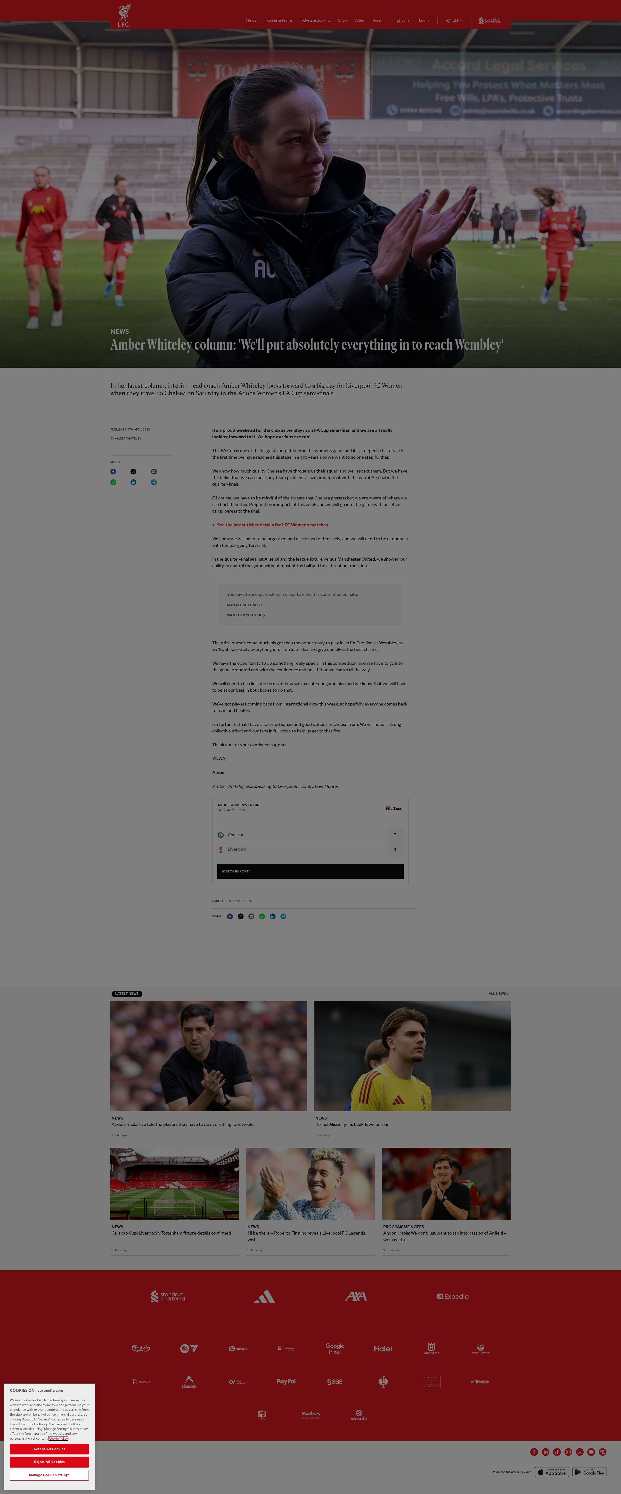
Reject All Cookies (49, 1462)
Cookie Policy (58, 1438)
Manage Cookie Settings (49, 1475)
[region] (49, 1437)
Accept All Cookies (49, 1449)
